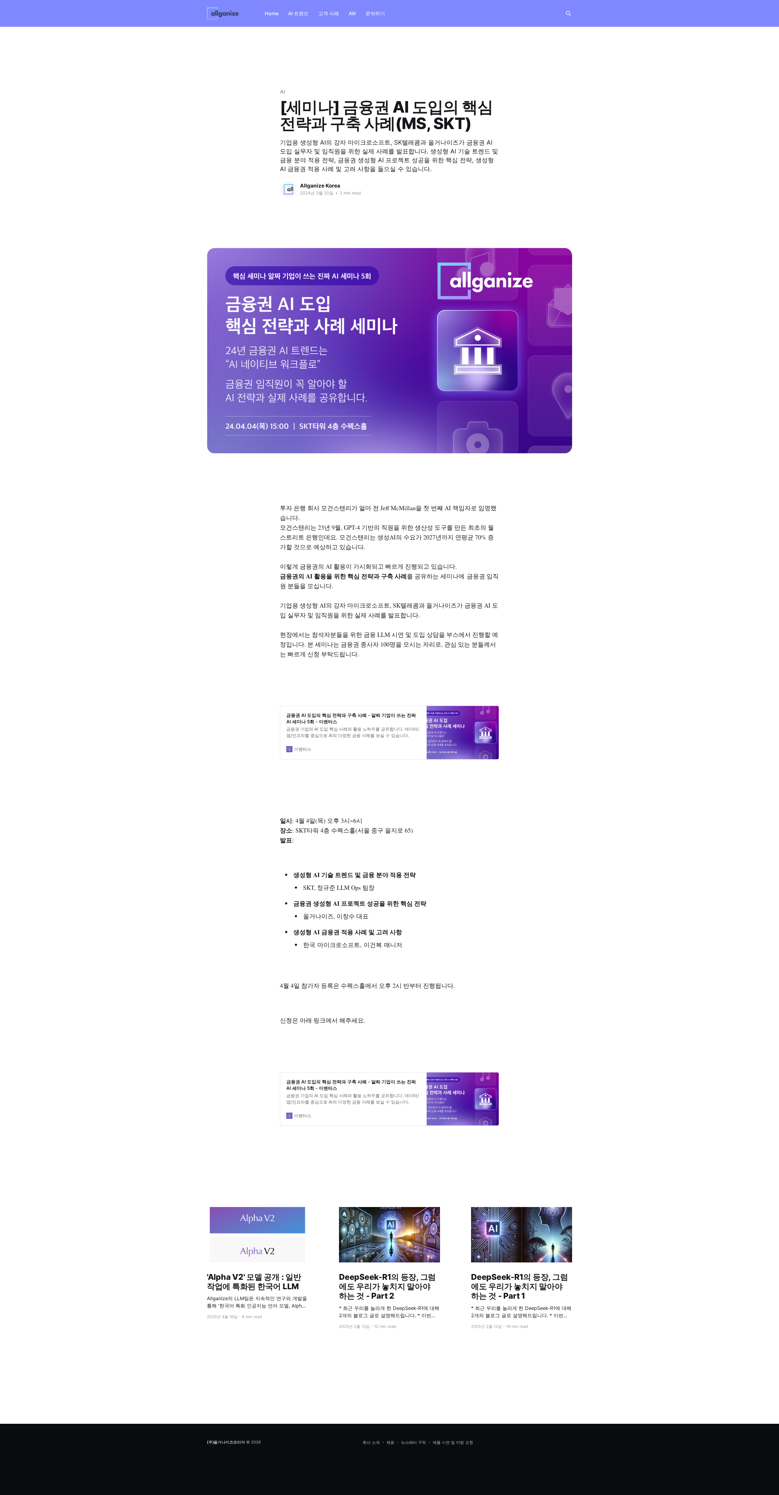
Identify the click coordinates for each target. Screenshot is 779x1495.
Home (271, 13)
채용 (390, 1442)
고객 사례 (328, 13)
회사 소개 (371, 1442)
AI (282, 92)
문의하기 (375, 13)
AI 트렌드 (298, 13)
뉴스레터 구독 (413, 1442)
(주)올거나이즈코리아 (226, 1442)
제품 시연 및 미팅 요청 (453, 1442)
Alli (352, 13)
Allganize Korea (320, 186)
